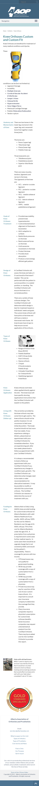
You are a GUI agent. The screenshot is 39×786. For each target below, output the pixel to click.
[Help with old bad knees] (7, 664)
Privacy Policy (24, 772)
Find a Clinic (19, 748)
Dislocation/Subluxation (22, 111)
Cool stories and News (19, 743)
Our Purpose (19, 751)
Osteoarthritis (12, 101)
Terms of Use (15, 772)
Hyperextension (13, 103)
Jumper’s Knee (12, 98)
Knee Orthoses (17, 31)
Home (4, 31)
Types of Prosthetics (19, 741)
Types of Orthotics (19, 738)
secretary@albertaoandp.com (19, 731)
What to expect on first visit (19, 736)
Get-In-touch (19, 753)
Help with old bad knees (23, 659)
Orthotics (10, 31)
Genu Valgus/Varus (14, 106)
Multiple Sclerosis (13, 91)
